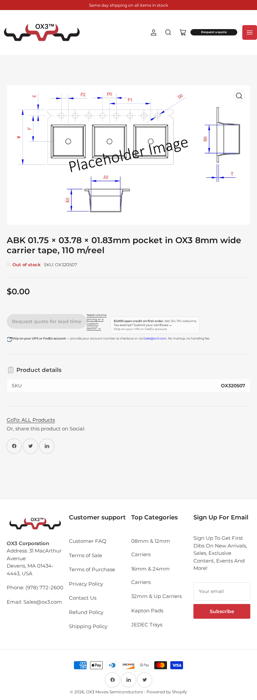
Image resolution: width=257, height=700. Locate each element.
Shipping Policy (88, 626)
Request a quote (214, 32)
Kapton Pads (147, 610)
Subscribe (222, 611)
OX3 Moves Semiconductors (114, 691)
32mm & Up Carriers (156, 596)
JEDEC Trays (146, 624)
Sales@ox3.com (155, 338)
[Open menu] (249, 32)
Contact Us (82, 598)
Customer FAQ (87, 541)
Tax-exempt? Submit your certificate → (143, 325)
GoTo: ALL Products (31, 420)
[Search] (168, 32)
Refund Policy (86, 612)
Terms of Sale (85, 555)
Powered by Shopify (167, 691)
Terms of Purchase (92, 569)
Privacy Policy (86, 584)
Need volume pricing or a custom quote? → (96, 321)
